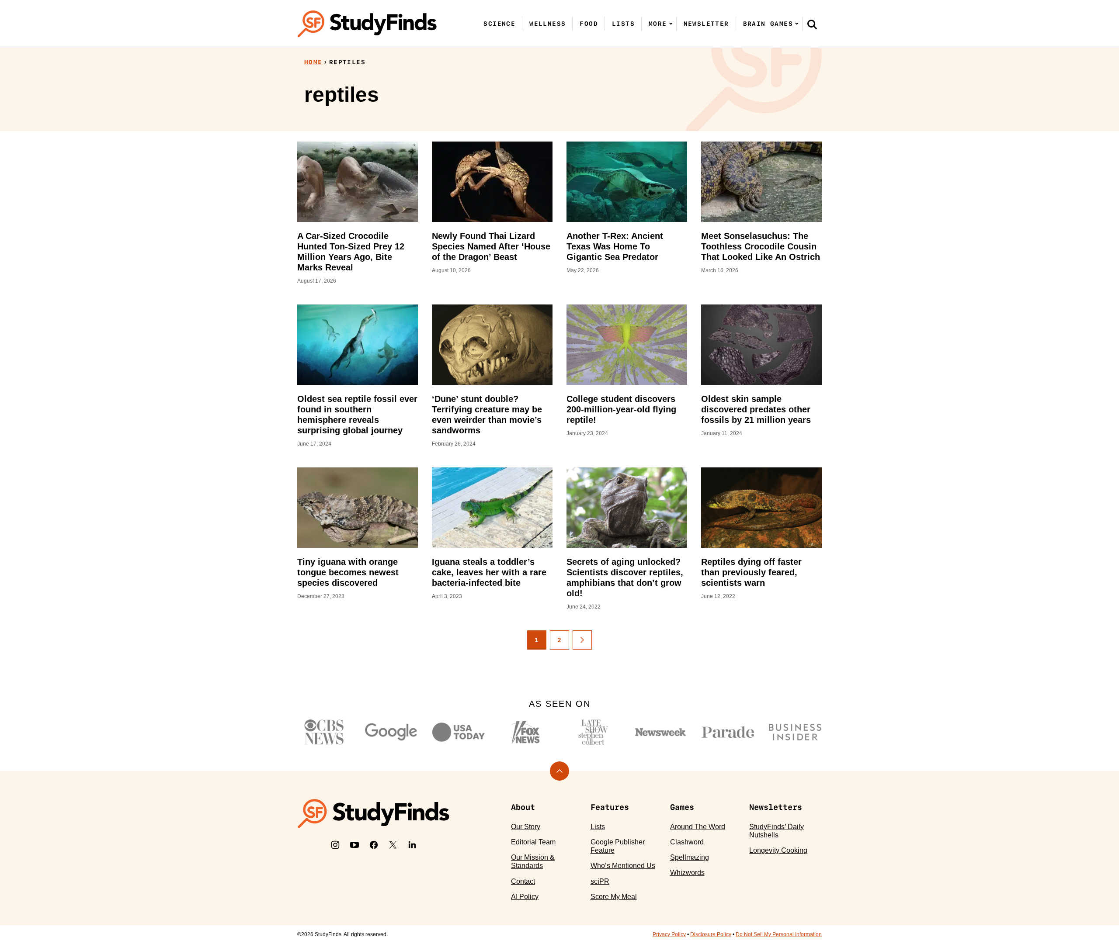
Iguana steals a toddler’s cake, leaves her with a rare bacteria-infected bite (489, 572)
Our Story (525, 826)
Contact (523, 881)
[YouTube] (354, 844)
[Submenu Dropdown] (671, 23)
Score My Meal (614, 896)
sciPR (600, 881)
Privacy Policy (669, 934)
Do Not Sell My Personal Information (779, 934)
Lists (623, 23)
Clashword (687, 842)
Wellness (547, 23)
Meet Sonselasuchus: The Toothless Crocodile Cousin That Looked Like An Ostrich (760, 246)
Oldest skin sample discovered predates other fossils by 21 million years (756, 409)
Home (313, 62)
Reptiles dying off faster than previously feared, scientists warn (751, 572)
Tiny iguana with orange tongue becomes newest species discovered (348, 572)
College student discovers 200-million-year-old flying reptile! (621, 409)
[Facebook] (373, 844)
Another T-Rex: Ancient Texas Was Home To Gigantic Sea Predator (614, 246)
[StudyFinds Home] (367, 23)
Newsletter (706, 23)
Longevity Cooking (778, 850)
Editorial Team (533, 842)
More (658, 23)
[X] (393, 844)
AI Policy (525, 896)
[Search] (812, 24)
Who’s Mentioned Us (623, 865)
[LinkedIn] (412, 844)
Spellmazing (689, 857)
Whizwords (687, 872)
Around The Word (697, 826)
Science (499, 23)
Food (589, 23)
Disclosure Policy (710, 934)
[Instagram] (335, 844)
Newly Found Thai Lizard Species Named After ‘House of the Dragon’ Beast (491, 246)
